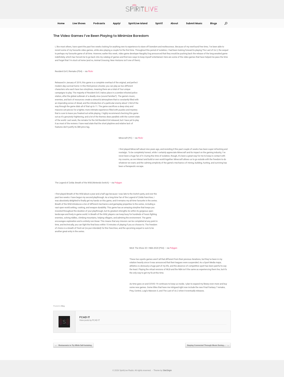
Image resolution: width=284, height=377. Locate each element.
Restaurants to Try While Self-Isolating (73, 345)
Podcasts (99, 23)
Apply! (116, 23)
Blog (63, 306)
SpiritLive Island (137, 23)
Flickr (90, 71)
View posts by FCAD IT (89, 320)
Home (61, 23)
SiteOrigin (167, 370)
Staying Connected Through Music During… (208, 345)
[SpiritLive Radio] (142, 8)
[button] (226, 23)
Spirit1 (159, 23)
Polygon (118, 182)
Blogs (213, 23)
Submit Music (194, 23)
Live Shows (78, 23)
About (174, 23)
